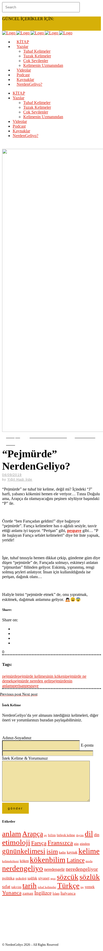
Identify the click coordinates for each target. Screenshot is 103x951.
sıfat (6, 886)
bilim (52, 835)
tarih (29, 885)
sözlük (89, 877)
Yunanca (11, 893)
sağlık (32, 878)
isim (52, 851)
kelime (89, 851)
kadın (62, 852)
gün (76, 844)
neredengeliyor (82, 869)
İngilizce (43, 893)
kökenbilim (47, 859)
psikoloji (21, 878)
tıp (82, 887)
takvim (16, 887)
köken (24, 861)
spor (53, 878)
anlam (11, 833)
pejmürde (10, 676)
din (96, 834)
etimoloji (16, 842)
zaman (27, 893)
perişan (19, 685)
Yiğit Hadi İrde (19, 479)
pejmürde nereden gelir (32, 681)
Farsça (38, 843)
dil (89, 833)
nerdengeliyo (22, 868)
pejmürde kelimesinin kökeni (42, 676)
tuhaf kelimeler (47, 887)
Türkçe (68, 885)
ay (45, 835)
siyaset (43, 878)
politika (8, 878)
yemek (90, 887)
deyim (80, 835)
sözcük (67, 877)
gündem (85, 844)
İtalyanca (68, 893)
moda (89, 861)
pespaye (32, 685)
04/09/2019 (12, 475)
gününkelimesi (23, 851)
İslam (56, 893)
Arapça (32, 834)
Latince (76, 860)
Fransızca (60, 842)
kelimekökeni (10, 861)
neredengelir (54, 869)
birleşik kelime (66, 835)
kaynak (72, 852)
